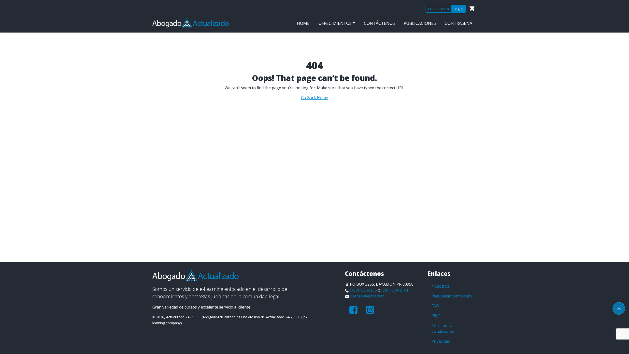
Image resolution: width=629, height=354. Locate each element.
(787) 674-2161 (394, 290)
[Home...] (190, 22)
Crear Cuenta (438, 8)
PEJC (435, 315)
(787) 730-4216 (363, 290)
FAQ (435, 306)
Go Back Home (314, 97)
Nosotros (440, 286)
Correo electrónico (367, 296)
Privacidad (440, 341)
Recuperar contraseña (451, 296)
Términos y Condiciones (442, 328)
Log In (458, 8)
